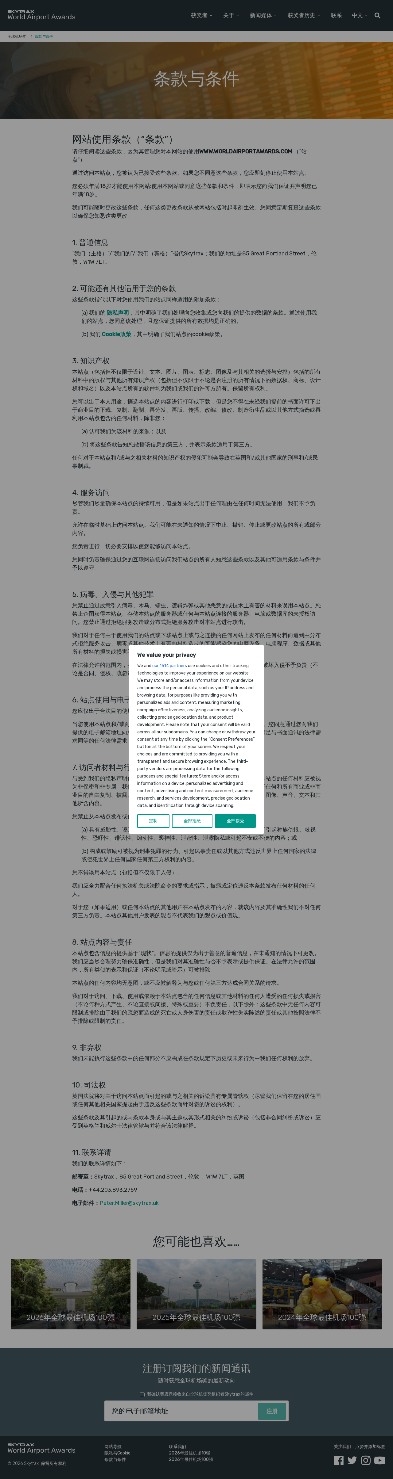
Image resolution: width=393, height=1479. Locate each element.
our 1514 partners (169, 665)
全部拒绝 (192, 821)
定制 (153, 821)
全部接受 (235, 821)
